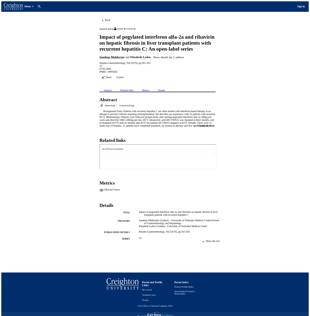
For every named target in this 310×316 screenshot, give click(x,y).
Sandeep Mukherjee (111, 57)
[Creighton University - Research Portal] (13, 6)
